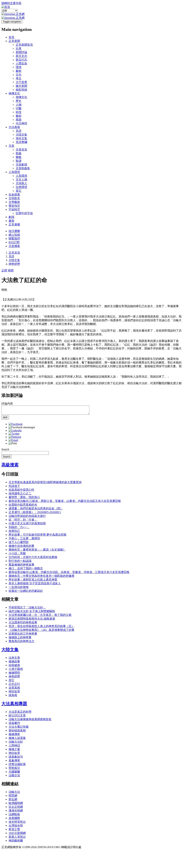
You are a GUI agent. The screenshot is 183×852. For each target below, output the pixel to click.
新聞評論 (21, 52)
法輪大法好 (16, 741)
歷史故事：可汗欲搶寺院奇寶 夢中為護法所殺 (37, 534)
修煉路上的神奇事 (20, 637)
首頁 (11, 37)
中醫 (18, 108)
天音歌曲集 (23, 168)
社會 (18, 48)
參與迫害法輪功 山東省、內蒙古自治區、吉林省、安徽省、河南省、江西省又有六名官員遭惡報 (69, 572)
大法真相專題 (14, 703)
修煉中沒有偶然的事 (21, 545)
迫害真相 (14, 687)
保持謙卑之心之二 (20, 493)
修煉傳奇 (14, 734)
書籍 (11, 220)
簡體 (11, 270)
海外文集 (21, 138)
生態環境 (21, 187)
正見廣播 (14, 224)
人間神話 (14, 745)
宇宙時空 (14, 209)
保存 (5, 417)
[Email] (13, 440)
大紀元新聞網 (17, 833)
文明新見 (14, 198)
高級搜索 (10, 464)
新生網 (13, 799)
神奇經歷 (14, 263)
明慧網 (13, 795)
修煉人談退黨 (17, 737)
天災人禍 (21, 179)
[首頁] (5, 6)
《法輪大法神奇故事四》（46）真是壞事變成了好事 (41, 629)
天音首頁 (21, 149)
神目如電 (14, 691)
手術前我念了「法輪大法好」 (27, 607)
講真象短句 (16, 756)
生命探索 (14, 194)
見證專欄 (21, 142)
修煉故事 (14, 661)
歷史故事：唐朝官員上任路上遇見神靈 (33, 579)
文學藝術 (14, 202)
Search (5, 449)
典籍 (18, 119)
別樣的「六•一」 (19, 527)
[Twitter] (14, 433)
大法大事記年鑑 (19, 726)
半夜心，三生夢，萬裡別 (24, 538)
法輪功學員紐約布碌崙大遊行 (27, 515)
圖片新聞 (21, 85)
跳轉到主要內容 (11, 3)
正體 (4, 270)
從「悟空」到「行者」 (23, 519)
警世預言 (14, 205)
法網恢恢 (14, 814)
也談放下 (14, 485)
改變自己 (14, 530)
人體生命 (21, 63)
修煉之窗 (14, 749)
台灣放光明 (16, 825)
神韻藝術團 (16, 840)
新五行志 (21, 59)
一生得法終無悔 (19, 587)
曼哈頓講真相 (17, 730)
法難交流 (14, 775)
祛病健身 (14, 665)
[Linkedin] (15, 430)
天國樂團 (14, 771)
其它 (18, 190)
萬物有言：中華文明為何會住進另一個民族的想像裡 (41, 575)
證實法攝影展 (17, 764)
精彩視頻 (21, 89)
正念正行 (14, 683)
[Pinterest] (15, 436)
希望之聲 (14, 829)
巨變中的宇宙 (24, 213)
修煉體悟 (14, 672)
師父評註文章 (17, 715)
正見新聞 (14, 40)
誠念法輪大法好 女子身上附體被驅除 (32, 611)
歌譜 (18, 160)
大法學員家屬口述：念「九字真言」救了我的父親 (40, 614)
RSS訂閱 (14, 242)
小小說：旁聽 (17, 553)
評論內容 (7, 403)
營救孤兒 (14, 767)
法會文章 (14, 657)
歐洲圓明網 (16, 803)
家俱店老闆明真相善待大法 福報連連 (32, 618)
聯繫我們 (14, 238)
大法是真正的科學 (20, 711)
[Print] (13, 443)
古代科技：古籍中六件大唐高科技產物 (33, 557)
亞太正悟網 (16, 806)
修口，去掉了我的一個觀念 (26, 568)
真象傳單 (14, 760)
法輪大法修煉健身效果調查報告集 (30, 719)
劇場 (11, 216)
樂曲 (18, 157)
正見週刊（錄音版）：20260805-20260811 (35, 512)
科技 (18, 112)
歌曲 (18, 153)
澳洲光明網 (16, 810)
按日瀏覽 (14, 231)
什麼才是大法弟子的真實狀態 (27, 523)
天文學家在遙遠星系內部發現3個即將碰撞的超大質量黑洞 (45, 482)
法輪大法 (14, 791)
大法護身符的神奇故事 (23, 622)
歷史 (18, 100)
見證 (18, 130)
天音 (11, 145)
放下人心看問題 (19, 542)
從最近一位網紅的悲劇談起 (26, 590)
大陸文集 (21, 134)
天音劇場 (21, 164)
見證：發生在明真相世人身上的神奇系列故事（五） (41, 626)
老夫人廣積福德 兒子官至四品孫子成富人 (35, 583)
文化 (18, 74)
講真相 (13, 695)
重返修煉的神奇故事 (21, 564)
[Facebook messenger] (22, 427)
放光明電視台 (17, 821)
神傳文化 (14, 93)
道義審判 (14, 722)
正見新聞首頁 (24, 44)
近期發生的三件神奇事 (23, 633)
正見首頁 (14, 252)
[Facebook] (16, 424)
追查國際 (14, 818)
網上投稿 (14, 234)
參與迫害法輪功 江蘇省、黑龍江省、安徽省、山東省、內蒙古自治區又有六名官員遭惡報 (65, 500)
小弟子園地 (16, 668)
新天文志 (21, 55)
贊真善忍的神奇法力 (21, 641)
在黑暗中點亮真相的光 (23, 504)
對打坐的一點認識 (20, 560)
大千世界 (21, 82)
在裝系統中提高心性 (21, 489)
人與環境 (14, 172)
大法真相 (14, 127)
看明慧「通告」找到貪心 (24, 497)
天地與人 (21, 183)
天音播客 (14, 246)
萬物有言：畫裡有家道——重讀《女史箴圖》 (37, 549)
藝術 (18, 70)
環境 (18, 67)
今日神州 (21, 123)
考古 (18, 78)
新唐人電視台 (17, 836)
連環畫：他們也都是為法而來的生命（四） (36, 508)
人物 (18, 104)
